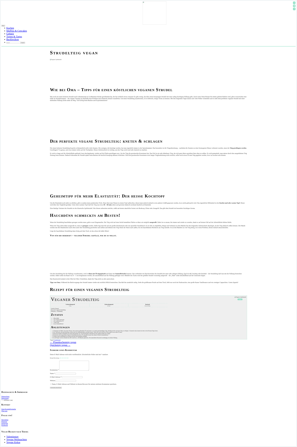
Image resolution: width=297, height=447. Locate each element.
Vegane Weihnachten (16, 439)
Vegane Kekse (13, 442)
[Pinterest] (294, 6)
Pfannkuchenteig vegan (63, 342)
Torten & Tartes (14, 36)
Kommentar (54, 370)
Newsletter (4, 420)
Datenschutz (5, 396)
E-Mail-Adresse (56, 377)
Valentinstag (12, 436)
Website (52, 380)
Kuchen (10, 28)
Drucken (240, 299)
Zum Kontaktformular (8, 409)
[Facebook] (294, 9)
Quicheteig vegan (60, 345)
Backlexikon (12, 39)
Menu (3, 25)
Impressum (5, 398)
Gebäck (10, 33)
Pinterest (4, 421)
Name (52, 373)
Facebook (4, 425)
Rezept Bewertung (54, 358)
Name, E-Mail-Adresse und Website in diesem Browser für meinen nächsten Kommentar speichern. (84, 384)
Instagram (4, 423)
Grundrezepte (57, 340)
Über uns (4, 411)
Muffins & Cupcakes (16, 30)
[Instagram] (294, 3)
